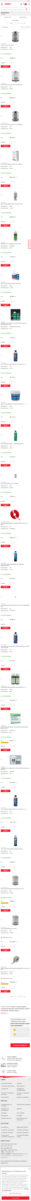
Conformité (4, 1088)
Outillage (19, 1115)
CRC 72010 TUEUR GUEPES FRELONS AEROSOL (12, 849)
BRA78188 (3, 967)
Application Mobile (22, 1127)
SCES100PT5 (4, 123)
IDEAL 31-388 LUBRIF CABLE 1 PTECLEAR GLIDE (12, 204)
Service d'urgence (12, 1056)
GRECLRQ (3, 242)
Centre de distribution (8, 1086)
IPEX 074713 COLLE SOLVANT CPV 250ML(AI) (12, 124)
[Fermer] (29, 1169)
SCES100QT (4, 83)
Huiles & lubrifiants (19, 1008)
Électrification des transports (22, 1119)
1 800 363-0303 (17, 1154)
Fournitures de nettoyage (7, 1008)
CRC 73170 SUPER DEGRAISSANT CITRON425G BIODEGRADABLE (12, 565)
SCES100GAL (4, 163)
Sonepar (19, 1083)
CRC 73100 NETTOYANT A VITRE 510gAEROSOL (12, 443)
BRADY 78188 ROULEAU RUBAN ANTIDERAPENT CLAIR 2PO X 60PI (15, 969)
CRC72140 (3, 645)
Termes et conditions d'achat (23, 1093)
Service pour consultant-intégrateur (8, 1135)
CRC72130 (3, 363)
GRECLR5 (3, 767)
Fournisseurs (21, 1086)
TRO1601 (3, 604)
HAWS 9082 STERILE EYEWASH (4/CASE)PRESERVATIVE (14, 687)
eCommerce (4, 1127)
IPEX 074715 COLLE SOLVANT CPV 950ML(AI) (12, 84)
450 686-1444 (9, 1152)
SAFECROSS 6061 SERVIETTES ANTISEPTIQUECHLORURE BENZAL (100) (14, 727)
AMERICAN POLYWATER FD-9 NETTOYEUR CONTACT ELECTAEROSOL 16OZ (13, 324)
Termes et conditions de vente (7, 1093)
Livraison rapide (11, 1070)
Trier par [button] (22, 17)
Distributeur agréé (12, 1063)
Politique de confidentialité (21, 1089)
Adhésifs (13, 1006)
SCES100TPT (4, 482)
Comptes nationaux (22, 1130)
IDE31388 (3, 202)
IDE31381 (3, 402)
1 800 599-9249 (12, 1150)
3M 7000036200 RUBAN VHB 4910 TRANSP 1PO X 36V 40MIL (14, 524)
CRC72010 (3, 847)
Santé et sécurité (6, 1118)
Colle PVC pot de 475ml (7, 45)
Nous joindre (5, 1097)
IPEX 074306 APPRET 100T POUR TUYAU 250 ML (12, 888)
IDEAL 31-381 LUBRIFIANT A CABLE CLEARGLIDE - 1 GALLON (15, 404)
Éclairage (4, 1113)
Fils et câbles (20, 1113)
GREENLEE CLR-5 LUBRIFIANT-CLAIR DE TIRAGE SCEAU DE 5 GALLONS (15, 769)
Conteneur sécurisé (7, 1132)
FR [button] (28, 1)
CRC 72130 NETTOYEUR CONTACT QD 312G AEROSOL (14, 364)
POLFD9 (3, 322)
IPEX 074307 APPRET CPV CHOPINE (9, 483)
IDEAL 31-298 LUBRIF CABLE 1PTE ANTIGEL (11, 283)
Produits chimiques (21, 1006)
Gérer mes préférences (16, 1193)
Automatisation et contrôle (6, 1105)
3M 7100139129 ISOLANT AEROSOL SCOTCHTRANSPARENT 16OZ (15, 606)
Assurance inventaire (7, 1130)
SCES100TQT (4, 927)
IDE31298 (3, 282)
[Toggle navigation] (2, 4)
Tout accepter (15, 1198)
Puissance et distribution (5, 1109)
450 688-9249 (8, 1148)
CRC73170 (3, 563)
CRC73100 (3, 442)
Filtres (7, 17)
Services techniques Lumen (23, 1135)
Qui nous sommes (6, 1083)
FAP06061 (3, 725)
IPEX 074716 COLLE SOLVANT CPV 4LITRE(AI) (12, 164)
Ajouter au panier (6, 66)
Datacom (19, 1108)
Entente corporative (23, 1132)
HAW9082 (3, 686)
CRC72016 (3, 808)
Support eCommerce (23, 1097)
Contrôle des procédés (23, 1104)
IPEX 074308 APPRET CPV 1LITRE (8, 928)
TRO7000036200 (5, 522)
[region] (15, 1184)
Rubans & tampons (14, 1010)
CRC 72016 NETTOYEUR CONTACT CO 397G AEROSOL (14, 809)
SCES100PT (4, 43)
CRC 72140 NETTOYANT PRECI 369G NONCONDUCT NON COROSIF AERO (15, 647)
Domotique (4, 1115)
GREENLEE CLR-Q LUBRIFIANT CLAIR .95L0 (11, 243)
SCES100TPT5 (4, 887)
